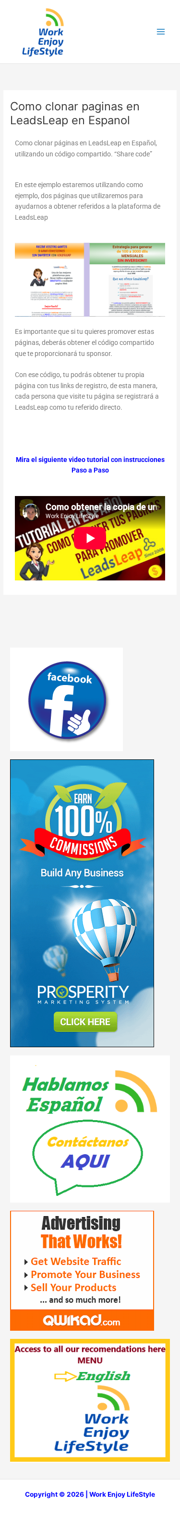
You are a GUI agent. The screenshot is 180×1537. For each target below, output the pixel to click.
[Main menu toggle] (161, 32)
